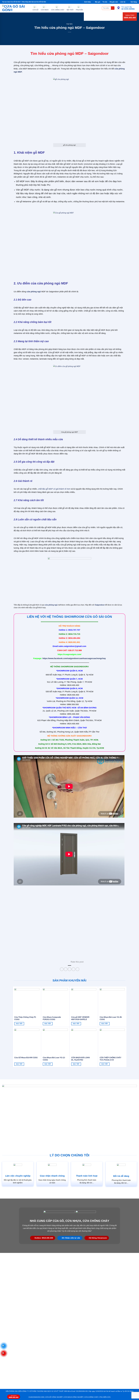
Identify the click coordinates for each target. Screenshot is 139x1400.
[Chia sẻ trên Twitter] (65, 969)
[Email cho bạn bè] (69, 969)
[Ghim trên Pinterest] (73, 969)
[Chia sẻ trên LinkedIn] (77, 969)
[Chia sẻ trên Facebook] (62, 969)
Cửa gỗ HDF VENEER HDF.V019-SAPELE (80, 1018)
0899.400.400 (130, 18)
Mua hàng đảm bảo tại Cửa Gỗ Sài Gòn (34, 2)
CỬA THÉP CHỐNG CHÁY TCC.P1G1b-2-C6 (110, 1059)
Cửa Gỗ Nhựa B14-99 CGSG (26, 1058)
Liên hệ (122, 2)
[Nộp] (113, 8)
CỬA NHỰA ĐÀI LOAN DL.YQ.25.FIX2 (80, 1059)
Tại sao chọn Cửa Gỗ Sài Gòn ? (11, 2)
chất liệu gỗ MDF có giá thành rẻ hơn (54, 489)
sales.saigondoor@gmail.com (72, 646)
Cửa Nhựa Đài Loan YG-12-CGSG (54, 1059)
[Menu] (99, 8)
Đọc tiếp (19, 1023)
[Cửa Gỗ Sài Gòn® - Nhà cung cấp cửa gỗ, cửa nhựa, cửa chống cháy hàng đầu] (15, 8)
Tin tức (105, 2)
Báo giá (97, 2)
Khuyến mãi (114, 2)
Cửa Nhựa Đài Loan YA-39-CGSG (111, 1018)
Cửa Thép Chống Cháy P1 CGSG (25, 1018)
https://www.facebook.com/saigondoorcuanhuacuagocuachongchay (74, 658)
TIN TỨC (69, 24)
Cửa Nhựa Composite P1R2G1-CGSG (52, 1018)
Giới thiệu (87, 2)
